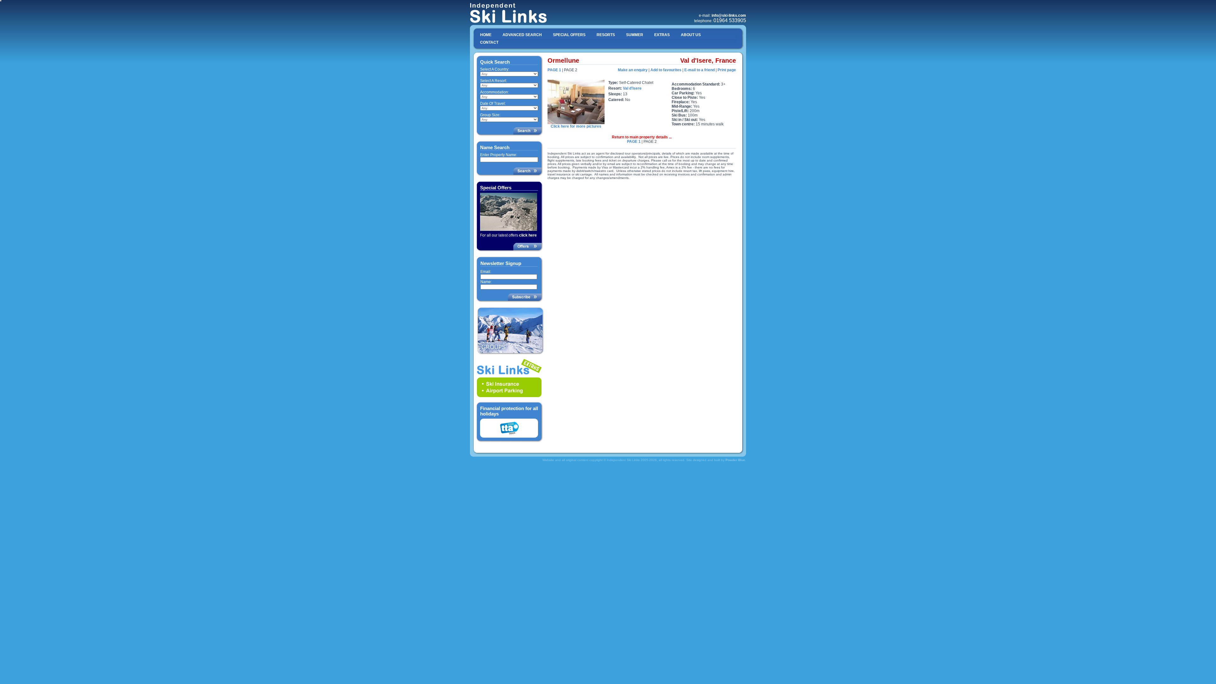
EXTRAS (662, 35)
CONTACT (489, 42)
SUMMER (634, 35)
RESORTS (606, 35)
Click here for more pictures (576, 126)
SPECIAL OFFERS (569, 35)
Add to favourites (665, 70)
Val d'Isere (632, 88)
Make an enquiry (633, 70)
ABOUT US (691, 35)
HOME (485, 35)
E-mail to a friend (699, 70)
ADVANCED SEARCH (522, 35)
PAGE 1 (554, 70)
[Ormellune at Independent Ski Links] (576, 123)
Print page (727, 70)
